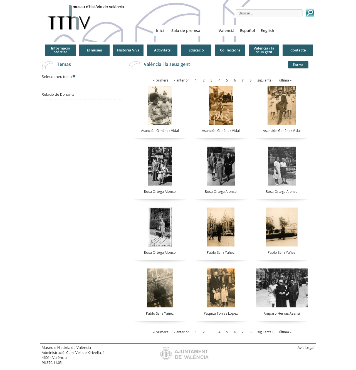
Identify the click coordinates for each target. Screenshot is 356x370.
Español (247, 30)
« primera (161, 80)
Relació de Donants (58, 94)
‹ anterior (181, 80)
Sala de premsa (185, 30)
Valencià (226, 30)
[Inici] (87, 17)
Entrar (298, 64)
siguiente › (265, 80)
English (267, 30)
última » (285, 80)
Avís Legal (306, 347)
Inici (160, 30)
